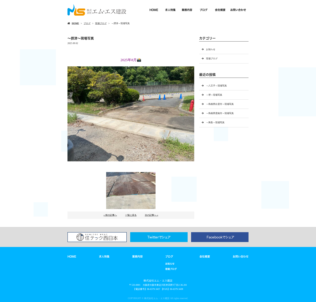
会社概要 (220, 10)
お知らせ (210, 49)
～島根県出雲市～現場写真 (220, 104)
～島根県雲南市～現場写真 (220, 113)
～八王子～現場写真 (216, 85)
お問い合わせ (238, 10)
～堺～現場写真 (214, 95)
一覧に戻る (131, 215)
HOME (153, 10)
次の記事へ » (151, 215)
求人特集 (170, 10)
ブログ (204, 10)
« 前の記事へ (110, 215)
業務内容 (187, 10)
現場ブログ (101, 23)
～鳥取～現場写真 (215, 122)
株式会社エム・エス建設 (158, 280)
